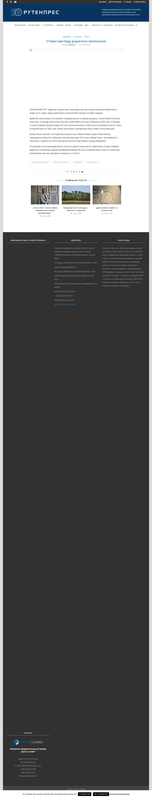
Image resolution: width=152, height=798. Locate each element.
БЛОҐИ (68, 25)
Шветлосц (96, 25)
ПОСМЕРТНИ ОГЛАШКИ (124, 25)
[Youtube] (15, 2)
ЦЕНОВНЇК (102, 2)
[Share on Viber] (79, 172)
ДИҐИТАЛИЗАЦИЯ (115, 2)
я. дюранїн (71, 45)
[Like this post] (68, 172)
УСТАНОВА (127, 2)
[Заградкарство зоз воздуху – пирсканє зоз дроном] (76, 194)
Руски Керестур (92, 162)
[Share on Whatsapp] (76, 172)
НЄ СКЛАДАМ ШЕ (101, 794)
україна (59, 25)
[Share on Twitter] (74, 172)
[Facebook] (7, 2)
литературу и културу (61, 162)
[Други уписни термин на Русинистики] (107, 194)
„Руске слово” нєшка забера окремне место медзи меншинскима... (45, 210)
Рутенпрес (48, 25)
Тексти (87, 37)
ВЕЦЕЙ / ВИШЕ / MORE (65, 305)
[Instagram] (11, 2)
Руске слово (34, 25)
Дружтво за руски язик (40, 162)
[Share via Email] (82, 172)
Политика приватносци (119, 794)
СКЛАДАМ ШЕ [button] (84, 794)
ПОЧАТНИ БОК (20, 25)
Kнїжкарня (108, 25)
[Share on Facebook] (71, 172)
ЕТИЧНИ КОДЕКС (139, 2)
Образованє (67, 37)
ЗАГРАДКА (78, 25)
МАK (86, 25)
